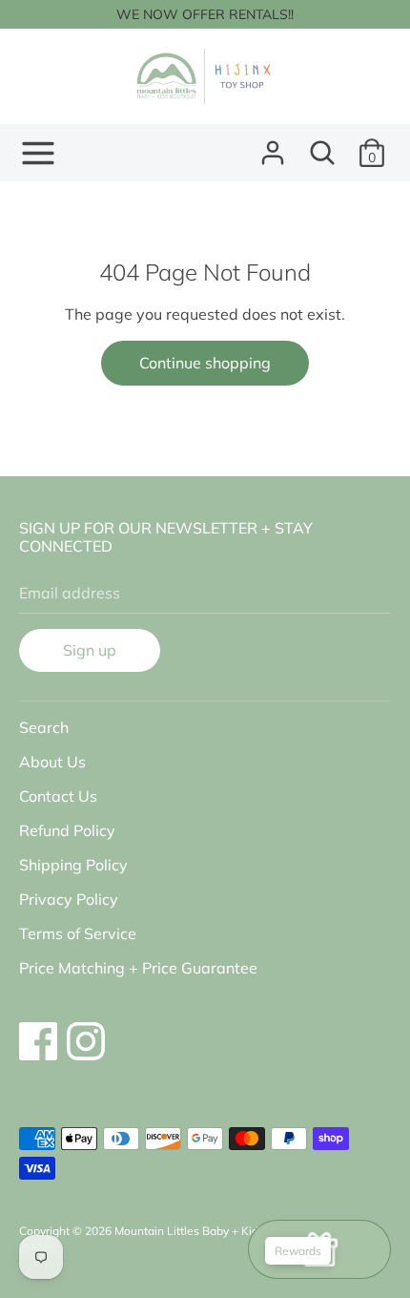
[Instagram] (86, 1031)
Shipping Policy (73, 864)
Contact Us (58, 796)
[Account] (273, 145)
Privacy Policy (68, 899)
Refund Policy (67, 830)
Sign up (89, 649)
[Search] (322, 145)
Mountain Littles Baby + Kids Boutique (214, 1231)
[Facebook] (38, 1031)
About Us (52, 761)
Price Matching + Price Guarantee (138, 967)
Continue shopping (205, 362)
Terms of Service (77, 933)
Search (44, 727)
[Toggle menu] (38, 153)
